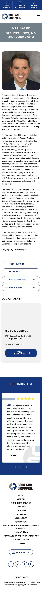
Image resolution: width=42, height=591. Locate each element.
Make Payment (7, 6)
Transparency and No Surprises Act (21, 536)
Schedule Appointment (21, 6)
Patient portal (34, 6)
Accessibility (21, 518)
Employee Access (21, 540)
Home (21, 495)
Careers (21, 543)
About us (21, 499)
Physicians (21, 507)
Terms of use (21, 522)
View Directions (19, 353)
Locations (21, 510)
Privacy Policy (21, 577)
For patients (21, 514)
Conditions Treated (21, 503)
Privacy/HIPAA (21, 532)
